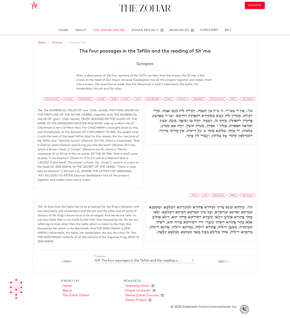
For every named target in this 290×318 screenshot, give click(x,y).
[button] (145, 260)
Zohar (42, 42)
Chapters (100, 256)
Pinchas (57, 42)
